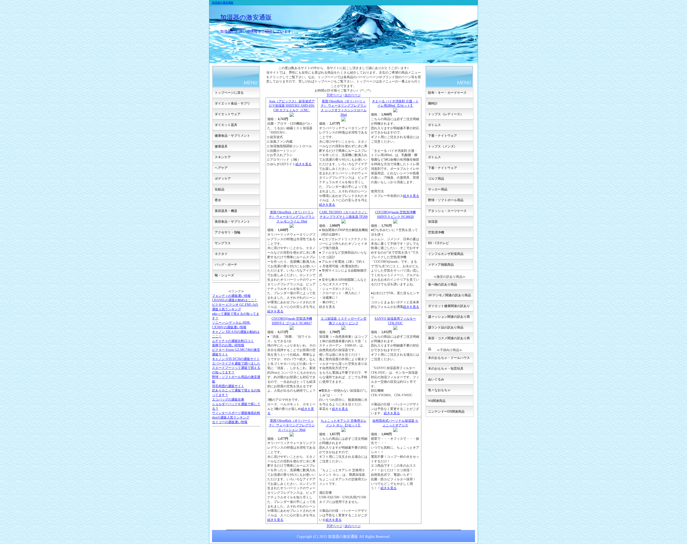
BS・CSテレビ (438, 243)
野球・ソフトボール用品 (445, 200)
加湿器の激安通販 (222, 2)
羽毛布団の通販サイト (228, 386)
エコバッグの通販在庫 (228, 399)
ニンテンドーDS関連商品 (446, 411)
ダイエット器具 (226, 125)
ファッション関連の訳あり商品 (449, 318)
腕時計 (433, 103)
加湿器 (433, 222)
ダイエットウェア (227, 114)
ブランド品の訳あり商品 (445, 327)
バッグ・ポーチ (226, 264)
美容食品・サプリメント (232, 222)
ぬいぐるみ (436, 379)
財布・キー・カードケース (447, 93)
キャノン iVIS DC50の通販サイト (236, 359)
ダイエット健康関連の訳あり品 (449, 307)
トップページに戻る (229, 93)
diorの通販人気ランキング (230, 417)
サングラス (223, 243)
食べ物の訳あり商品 (442, 284)
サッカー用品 (437, 189)
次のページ (353, 95)
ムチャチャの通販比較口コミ (233, 341)
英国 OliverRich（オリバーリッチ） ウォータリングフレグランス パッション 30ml (292, 425)
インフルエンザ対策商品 (445, 254)
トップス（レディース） (445, 114)
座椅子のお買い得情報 (228, 345)
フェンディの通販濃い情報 (231, 296)
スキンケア (223, 157)
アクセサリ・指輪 (227, 232)
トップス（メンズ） (442, 146)
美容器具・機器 (226, 211)
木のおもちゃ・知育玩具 (445, 368)
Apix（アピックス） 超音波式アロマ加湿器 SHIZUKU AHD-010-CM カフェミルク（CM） (292, 105)
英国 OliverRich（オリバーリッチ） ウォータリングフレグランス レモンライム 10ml (292, 216)
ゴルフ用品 (436, 179)
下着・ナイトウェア (442, 136)
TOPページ (334, 95)
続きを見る (303, 164)
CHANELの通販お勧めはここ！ (234, 300)
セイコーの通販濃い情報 (229, 422)
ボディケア (223, 179)
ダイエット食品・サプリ (232, 103)
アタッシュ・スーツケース (447, 211)
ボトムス (434, 125)
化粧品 (219, 189)
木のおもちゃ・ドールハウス (449, 358)
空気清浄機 (436, 232)
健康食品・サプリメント (232, 136)
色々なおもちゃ (439, 390)
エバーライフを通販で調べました (236, 363)
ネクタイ (221, 254)
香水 (218, 200)
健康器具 (221, 146)
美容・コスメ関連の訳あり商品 (449, 340)
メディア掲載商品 (441, 264)
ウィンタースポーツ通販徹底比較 (236, 413)
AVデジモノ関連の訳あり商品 (449, 295)
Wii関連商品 (436, 401)
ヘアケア (221, 168)
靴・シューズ (224, 275)
